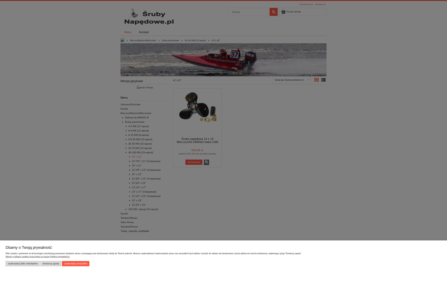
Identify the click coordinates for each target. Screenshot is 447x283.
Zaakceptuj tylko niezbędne (23, 263)
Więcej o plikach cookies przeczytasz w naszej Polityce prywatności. (38, 256)
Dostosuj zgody (51, 263)
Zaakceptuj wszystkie (75, 263)
